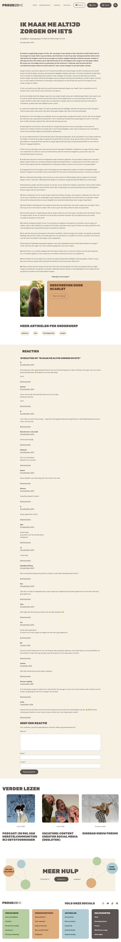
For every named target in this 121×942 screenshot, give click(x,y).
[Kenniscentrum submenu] (50, 5)
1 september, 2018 (26, 704)
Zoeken (74, 11)
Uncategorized (48, 333)
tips (35, 333)
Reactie (23, 731)
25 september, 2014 (27, 625)
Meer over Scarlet (59, 296)
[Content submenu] (60, 5)
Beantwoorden (25, 382)
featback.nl (61, 879)
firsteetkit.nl (44, 879)
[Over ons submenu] (70, 5)
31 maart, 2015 (25, 645)
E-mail (23, 762)
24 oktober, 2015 (26, 666)
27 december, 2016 (26, 684)
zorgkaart (77, 879)
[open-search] (115, 5)
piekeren (25, 333)
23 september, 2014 (27, 586)
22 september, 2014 (27, 365)
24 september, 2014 (27, 607)
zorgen (63, 333)
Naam (22, 753)
